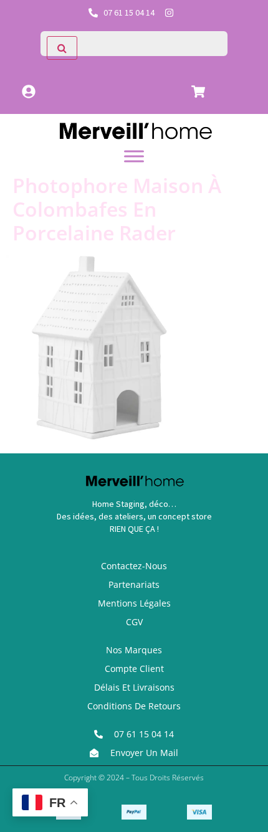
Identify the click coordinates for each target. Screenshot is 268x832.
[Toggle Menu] (134, 156)
